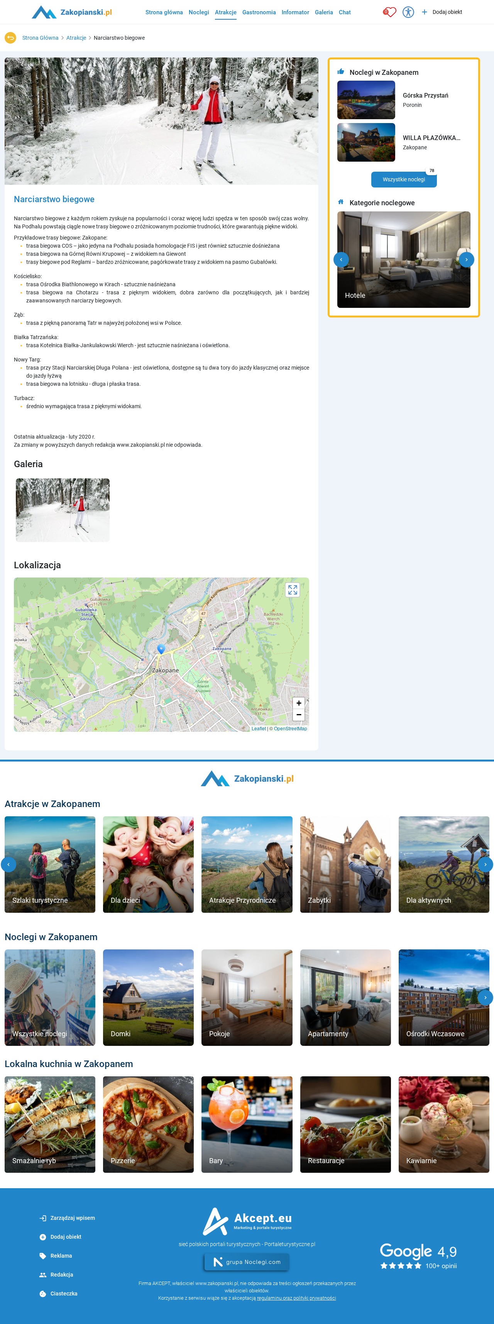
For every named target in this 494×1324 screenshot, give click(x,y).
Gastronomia (259, 12)
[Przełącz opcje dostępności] (408, 12)
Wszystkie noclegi (408, 177)
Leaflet (259, 728)
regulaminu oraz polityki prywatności (296, 1298)
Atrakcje (226, 12)
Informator (295, 12)
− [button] (298, 714)
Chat (345, 12)
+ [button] (298, 703)
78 (432, 170)
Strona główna (164, 12)
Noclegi (199, 12)
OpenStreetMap (290, 728)
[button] (341, 259)
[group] (50, 864)
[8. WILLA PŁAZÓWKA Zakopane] (366, 142)
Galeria (324, 12)
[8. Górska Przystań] (366, 100)
